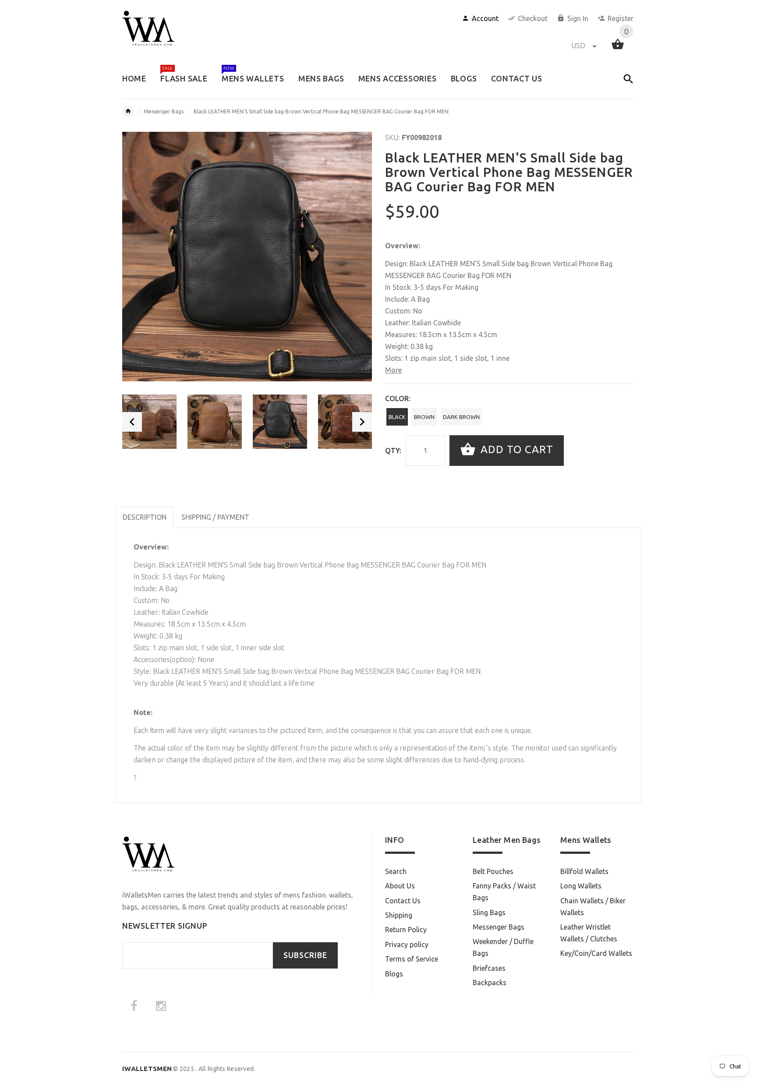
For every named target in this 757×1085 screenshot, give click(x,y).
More (393, 370)
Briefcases (489, 968)
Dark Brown (461, 417)
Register (620, 18)
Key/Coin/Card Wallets (596, 953)
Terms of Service (411, 959)
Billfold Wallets (584, 871)
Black (397, 417)
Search (396, 871)
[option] (149, 422)
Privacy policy (406, 944)
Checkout (533, 18)
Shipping (398, 915)
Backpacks (489, 982)
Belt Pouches (493, 871)
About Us (400, 886)
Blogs (394, 974)
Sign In (577, 18)
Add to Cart (515, 449)
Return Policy (406, 930)
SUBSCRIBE (305, 955)
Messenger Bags (164, 111)
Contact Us (403, 901)
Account (485, 18)
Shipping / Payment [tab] (215, 517)
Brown (424, 417)
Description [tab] (144, 517)
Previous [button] (132, 422)
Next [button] (362, 422)
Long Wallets (580, 886)
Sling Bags (489, 912)
